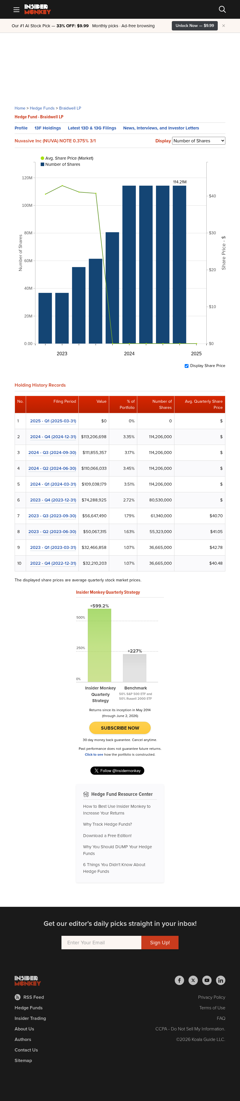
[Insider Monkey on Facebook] (181, 980)
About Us (24, 1028)
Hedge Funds (42, 108)
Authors (23, 1039)
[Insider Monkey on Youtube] (209, 980)
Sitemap (23, 1060)
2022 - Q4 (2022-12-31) (53, 563)
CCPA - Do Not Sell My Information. (190, 1028)
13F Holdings (48, 128)
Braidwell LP (70, 108)
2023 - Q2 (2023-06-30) (52, 531)
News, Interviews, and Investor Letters (161, 128)
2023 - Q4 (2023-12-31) (53, 500)
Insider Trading (30, 1018)
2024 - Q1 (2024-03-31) (53, 484)
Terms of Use (212, 1007)
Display (163, 141)
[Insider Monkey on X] (195, 980)
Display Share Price (207, 366)
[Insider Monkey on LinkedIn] (220, 980)
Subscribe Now (120, 728)
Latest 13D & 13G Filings (92, 128)
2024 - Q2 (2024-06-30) (52, 468)
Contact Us (26, 1050)
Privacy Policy (211, 997)
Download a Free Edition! (107, 835)
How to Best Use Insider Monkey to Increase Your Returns (117, 809)
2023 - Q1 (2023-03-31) (53, 547)
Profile (21, 128)
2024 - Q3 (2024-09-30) (52, 452)
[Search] (222, 9)
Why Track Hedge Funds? (107, 824)
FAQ (221, 1018)
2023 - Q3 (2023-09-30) (52, 516)
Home (20, 108)
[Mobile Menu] (16, 9)
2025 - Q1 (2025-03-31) (53, 421)
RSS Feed (33, 997)
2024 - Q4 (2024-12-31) (53, 436)
